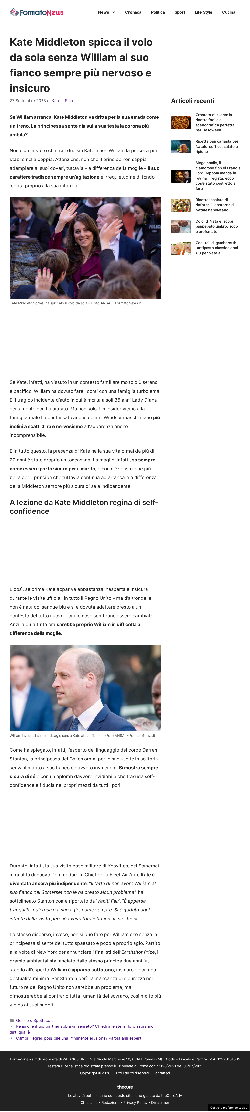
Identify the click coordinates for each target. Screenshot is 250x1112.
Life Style (203, 12)
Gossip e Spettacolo (35, 1020)
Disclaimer (160, 1102)
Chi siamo (89, 1102)
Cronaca (133, 12)
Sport (180, 12)
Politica (158, 12)
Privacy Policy (135, 1102)
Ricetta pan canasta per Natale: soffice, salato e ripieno (217, 146)
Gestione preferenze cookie (228, 1107)
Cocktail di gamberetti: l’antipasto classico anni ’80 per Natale (217, 247)
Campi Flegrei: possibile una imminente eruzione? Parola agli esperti (79, 1038)
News (103, 12)
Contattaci (161, 1073)
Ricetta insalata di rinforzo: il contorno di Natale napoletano (215, 204)
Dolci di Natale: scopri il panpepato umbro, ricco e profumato (217, 226)
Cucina (228, 12)
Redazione (110, 1102)
